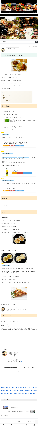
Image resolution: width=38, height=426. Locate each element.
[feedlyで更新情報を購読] (14, 364)
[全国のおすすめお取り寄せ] (28, 33)
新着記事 (3, 367)
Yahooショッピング (19, 145)
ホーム (7, 421)
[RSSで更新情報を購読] (15, 364)
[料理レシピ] (9, 22)
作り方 (4, 98)
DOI (8, 351)
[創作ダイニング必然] (9, 33)
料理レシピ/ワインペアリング (13, 367)
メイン (34, 367)
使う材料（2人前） (6, 95)
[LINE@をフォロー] (12, 364)
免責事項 (19, 421)
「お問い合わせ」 (17, 307)
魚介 (23, 367)
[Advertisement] (19, 378)
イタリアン (26, 367)
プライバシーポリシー (31, 421)
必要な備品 (5, 97)
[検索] (36, 42)
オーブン (30, 367)
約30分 (2, 369)
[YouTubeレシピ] (28, 22)
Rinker (15, 171)
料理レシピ (7, 367)
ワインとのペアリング (7, 100)
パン (5, 369)
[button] (35, 239)
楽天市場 (11, 145)
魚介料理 (20, 367)
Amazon (5, 145)
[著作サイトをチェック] (8, 364)
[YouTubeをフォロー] (11, 364)
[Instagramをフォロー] (9, 364)
